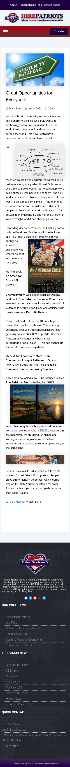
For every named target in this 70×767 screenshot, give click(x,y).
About (13, 4)
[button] (5, 31)
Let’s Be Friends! (15, 501)
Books (56, 4)
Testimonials (27, 4)
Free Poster (44, 4)
